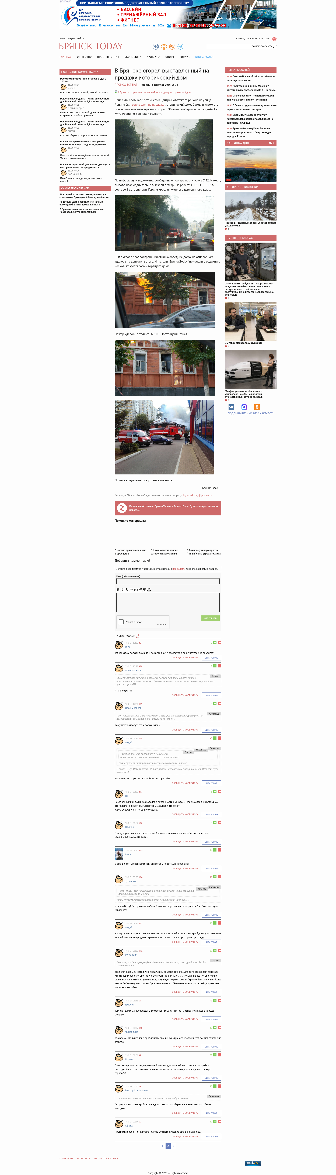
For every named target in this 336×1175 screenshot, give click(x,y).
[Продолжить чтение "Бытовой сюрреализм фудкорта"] (250, 321)
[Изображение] (136, 590)
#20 (140, 666)
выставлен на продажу (148, 104)
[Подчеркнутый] (127, 590)
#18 (140, 738)
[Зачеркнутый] (132, 590)
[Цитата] (145, 590)
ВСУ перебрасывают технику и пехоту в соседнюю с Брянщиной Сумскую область (83, 196)
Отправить (210, 618)
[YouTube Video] (149, 590)
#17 (140, 792)
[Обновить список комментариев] (138, 636)
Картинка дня (238, 143)
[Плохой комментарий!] (219, 642)
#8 (140, 1086)
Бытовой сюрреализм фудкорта (243, 343)
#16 (140, 823)
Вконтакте (231, 407)
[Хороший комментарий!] (214, 642)
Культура (153, 57)
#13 (140, 923)
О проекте (83, 1158)
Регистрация (67, 38)
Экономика (132, 57)
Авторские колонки (242, 187)
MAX (244, 407)
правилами (178, 568)
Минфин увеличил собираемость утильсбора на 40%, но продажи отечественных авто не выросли (244, 394)
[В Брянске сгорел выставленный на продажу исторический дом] (168, 92)
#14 (140, 877)
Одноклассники (257, 407)
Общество (84, 57)
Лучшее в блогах (240, 238)
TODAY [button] (184, 57)
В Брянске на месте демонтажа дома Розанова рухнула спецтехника (81, 210)
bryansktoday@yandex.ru (197, 495)
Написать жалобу (106, 1158)
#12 (140, 951)
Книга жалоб (205, 57)
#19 (140, 704)
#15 (140, 850)
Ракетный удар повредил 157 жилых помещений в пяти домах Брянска (81, 203)
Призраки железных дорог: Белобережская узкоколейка (250, 224)
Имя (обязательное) (128, 576)
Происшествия (108, 57)
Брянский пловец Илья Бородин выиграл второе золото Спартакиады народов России (249, 132)
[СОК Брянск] (167, 14)
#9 (140, 1055)
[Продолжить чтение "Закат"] (250, 165)
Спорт (169, 57)
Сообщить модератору (185, 657)
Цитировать (211, 658)
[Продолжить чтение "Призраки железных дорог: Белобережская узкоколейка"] (250, 206)
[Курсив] (123, 590)
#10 (140, 1028)
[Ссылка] (140, 590)
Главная (65, 57)
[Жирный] (118, 590)
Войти (80, 38)
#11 (140, 1001)
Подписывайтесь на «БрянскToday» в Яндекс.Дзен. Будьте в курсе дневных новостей (173, 508)
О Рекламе (66, 1158)
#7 (140, 1122)
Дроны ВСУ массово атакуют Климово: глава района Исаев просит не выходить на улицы (250, 118)
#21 (140, 643)
